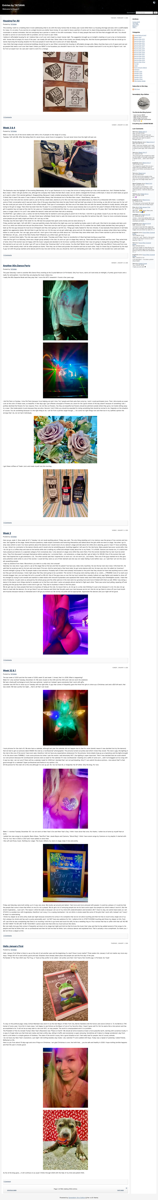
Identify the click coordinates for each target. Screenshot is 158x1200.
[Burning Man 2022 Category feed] (133, 56)
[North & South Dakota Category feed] (133, 67)
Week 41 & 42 (146, 214)
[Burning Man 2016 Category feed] (133, 45)
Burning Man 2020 (139, 52)
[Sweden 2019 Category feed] (133, 73)
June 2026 (135, 24)
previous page (11, 1190)
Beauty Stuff (137, 37)
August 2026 (136, 22)
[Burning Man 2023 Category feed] (133, 58)
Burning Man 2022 (139, 56)
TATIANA (14, 24)
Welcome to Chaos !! (10, 9)
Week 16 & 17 (143, 131)
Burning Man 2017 (139, 46)
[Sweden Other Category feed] (133, 79)
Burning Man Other (139, 62)
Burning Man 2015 (139, 43)
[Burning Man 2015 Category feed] (133, 43)
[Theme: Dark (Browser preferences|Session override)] (154, 2)
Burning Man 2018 (139, 48)
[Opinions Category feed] (133, 69)
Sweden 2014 (138, 71)
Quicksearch (131, 13)
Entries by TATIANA (13, 5)
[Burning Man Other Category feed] (133, 62)
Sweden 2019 (138, 73)
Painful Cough (143, 263)
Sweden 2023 (138, 75)
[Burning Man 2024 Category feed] (133, 60)
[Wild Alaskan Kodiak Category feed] (133, 81)
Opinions (136, 69)
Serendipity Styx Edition (76, 1198)
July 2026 (135, 23)
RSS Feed (137, 89)
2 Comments (7, 936)
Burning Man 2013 (139, 39)
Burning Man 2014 (139, 41)
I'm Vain (136, 64)
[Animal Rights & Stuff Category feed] (133, 35)
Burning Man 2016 (139, 45)
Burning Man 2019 (139, 50)
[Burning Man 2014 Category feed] (133, 41)
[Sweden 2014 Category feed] (133, 71)
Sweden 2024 (138, 77)
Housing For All (11, 20)
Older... (134, 27)
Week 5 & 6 (142, 173)
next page (120, 1190)
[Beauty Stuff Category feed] (133, 37)
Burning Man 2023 (139, 58)
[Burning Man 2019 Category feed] (133, 50)
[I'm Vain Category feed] (133, 64)
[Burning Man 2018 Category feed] (133, 48)
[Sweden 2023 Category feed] (133, 75)
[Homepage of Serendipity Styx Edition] (143, 103)
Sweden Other (138, 79)
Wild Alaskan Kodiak (139, 81)
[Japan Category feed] (133, 65)
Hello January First (13, 946)
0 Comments (7, 117)
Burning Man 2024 (139, 60)
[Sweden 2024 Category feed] (133, 77)
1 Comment (7, 1181)
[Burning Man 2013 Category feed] (133, 39)
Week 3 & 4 (9, 127)
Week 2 (7, 533)
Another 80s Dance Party (16, 265)
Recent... (135, 26)
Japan (136, 65)
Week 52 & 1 (9, 670)
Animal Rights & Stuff (140, 35)
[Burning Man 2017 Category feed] (133, 46)
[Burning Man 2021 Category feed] (133, 54)
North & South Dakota (140, 67)
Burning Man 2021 (139, 54)
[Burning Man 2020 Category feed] (133, 52)
